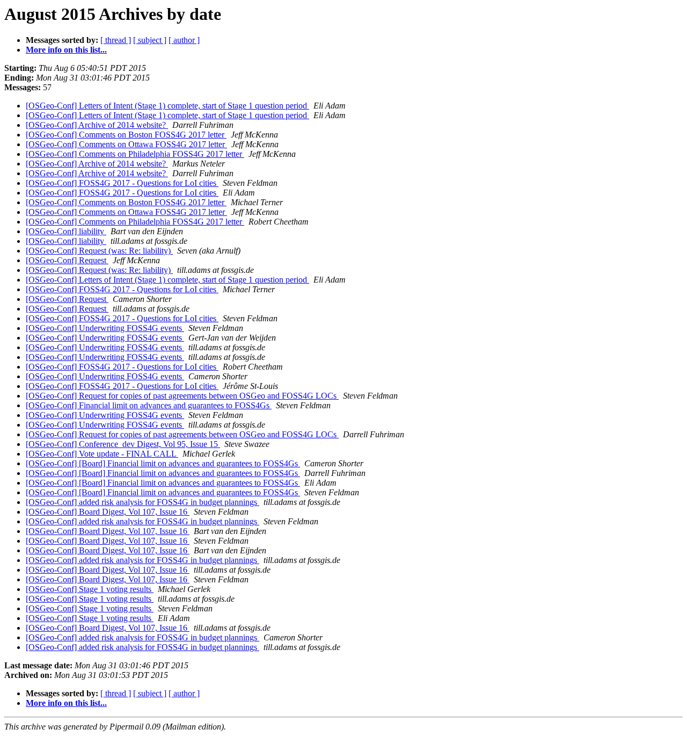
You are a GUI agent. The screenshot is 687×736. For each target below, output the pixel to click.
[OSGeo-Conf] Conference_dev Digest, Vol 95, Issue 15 (123, 444)
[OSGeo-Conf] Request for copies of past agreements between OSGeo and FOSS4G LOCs (182, 395)
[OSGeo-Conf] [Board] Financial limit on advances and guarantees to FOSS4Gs (163, 463)
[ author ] (184, 40)
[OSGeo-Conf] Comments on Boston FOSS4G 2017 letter (126, 134)
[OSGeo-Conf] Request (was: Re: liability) (99, 250)
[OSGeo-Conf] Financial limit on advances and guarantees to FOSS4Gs (149, 405)
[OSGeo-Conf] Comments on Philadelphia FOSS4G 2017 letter (135, 153)
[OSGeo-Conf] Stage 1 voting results (90, 589)
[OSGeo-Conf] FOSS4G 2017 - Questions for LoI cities (122, 182)
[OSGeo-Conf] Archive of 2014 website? (97, 124)
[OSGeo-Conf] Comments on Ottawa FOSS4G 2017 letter (126, 144)
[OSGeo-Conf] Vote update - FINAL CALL (102, 453)
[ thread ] (115, 40)
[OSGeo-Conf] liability (66, 231)
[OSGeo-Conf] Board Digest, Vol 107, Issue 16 (107, 511)
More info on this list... (66, 49)
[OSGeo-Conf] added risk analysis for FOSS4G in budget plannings (142, 502)
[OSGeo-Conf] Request (67, 260)
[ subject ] (149, 40)
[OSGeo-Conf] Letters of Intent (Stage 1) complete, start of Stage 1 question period (167, 105)
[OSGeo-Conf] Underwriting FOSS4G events (105, 328)
